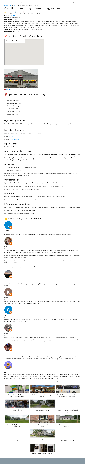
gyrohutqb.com (14, 139)
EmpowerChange (17, 2)
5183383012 (12, 16)
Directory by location (57, 2)
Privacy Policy (14, 461)
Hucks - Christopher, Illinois (11, 382)
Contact (67, 2)
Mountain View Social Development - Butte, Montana (67, 382)
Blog (73, 2)
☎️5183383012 (7, 89)
